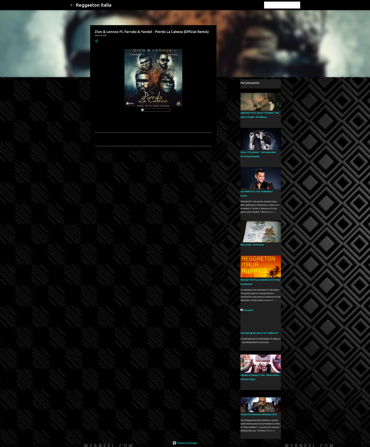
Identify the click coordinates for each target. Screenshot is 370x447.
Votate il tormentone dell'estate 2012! (258, 414)
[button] (96, 41)
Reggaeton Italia (93, 5)
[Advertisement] (153, 175)
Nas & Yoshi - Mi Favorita (252, 245)
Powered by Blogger (186, 443)
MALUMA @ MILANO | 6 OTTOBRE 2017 (259, 333)
